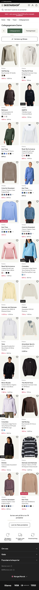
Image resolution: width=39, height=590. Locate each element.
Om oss (5, 549)
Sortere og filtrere (20, 39)
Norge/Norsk (19, 576)
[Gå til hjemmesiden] (12, 5)
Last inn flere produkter (19, 525)
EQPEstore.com (7, 570)
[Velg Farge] (2, 75)
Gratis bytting (7, 1)
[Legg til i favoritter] (17, 45)
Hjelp (4, 554)
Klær (8, 20)
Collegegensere (24, 20)
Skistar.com (6, 566)
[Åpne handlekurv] (36, 5)
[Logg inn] (32, 5)
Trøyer (14, 20)
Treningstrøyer (30, 30)
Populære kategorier (11, 560)
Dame (3, 20)
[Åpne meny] (2, 5)
